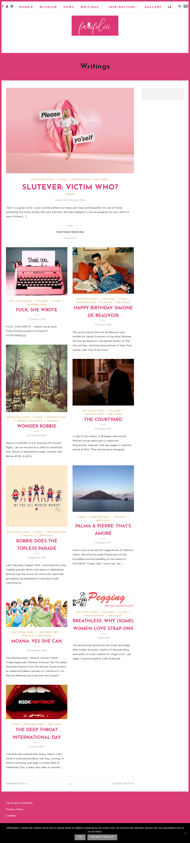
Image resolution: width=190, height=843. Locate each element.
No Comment (70, 237)
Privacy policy (102, 837)
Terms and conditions (19, 803)
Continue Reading (70, 232)
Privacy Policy (14, 809)
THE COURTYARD (103, 420)
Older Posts (122, 784)
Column (42, 301)
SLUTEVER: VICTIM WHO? (70, 187)
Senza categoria (30, 421)
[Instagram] (12, 6)
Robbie (26, 7)
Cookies (11, 815)
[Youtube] (7, 6)
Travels (106, 302)
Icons (62, 179)
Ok (80, 837)
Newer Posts (18, 784)
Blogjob (48, 7)
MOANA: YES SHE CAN (36, 641)
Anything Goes (42, 179)
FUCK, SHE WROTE (36, 310)
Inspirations (121, 7)
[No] (185, 833)
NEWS (68, 7)
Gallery (153, 7)
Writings (89, 7)
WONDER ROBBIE (36, 426)
